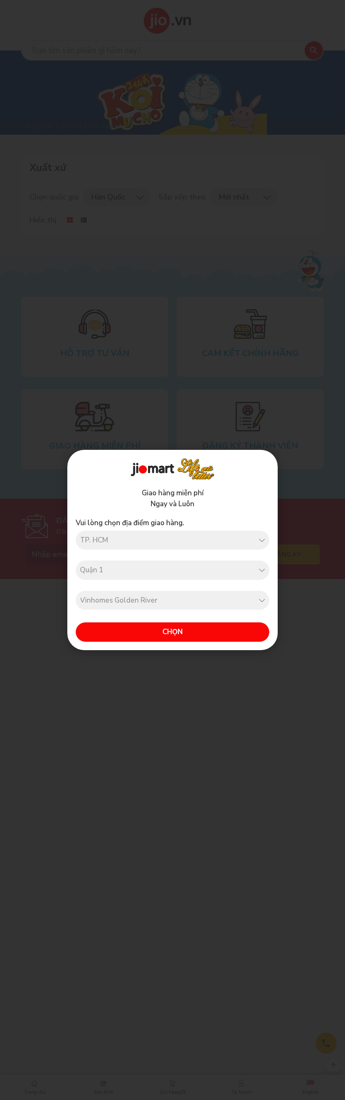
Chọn (172, 632)
